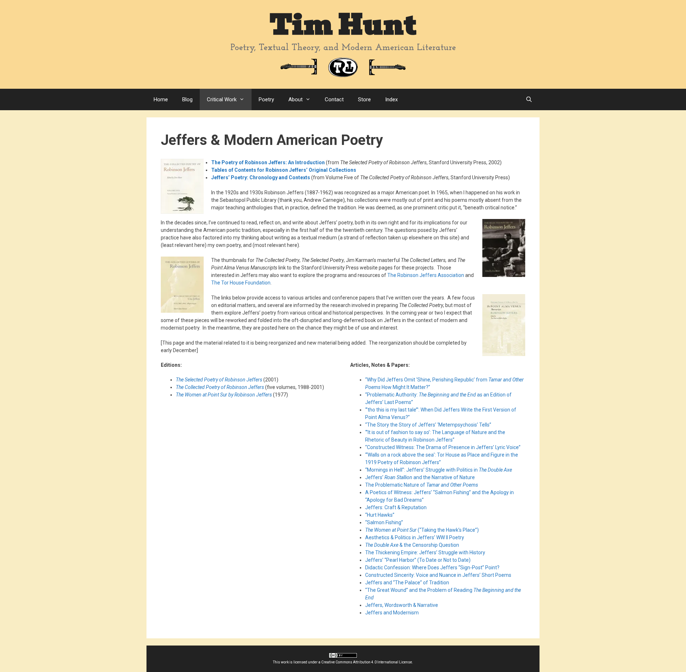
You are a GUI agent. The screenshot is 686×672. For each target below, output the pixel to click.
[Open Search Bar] (529, 99)
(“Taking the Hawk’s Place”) (422, 530)
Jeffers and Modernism (392, 612)
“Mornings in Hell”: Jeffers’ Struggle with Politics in (438, 470)
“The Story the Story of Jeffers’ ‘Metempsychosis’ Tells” (428, 425)
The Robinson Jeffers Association (425, 275)
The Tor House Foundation (240, 283)
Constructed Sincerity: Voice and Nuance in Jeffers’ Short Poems (438, 575)
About (295, 99)
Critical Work (222, 99)
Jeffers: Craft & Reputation (396, 507)
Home (161, 99)
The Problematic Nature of (421, 485)
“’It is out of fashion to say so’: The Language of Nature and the (435, 432)
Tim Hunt (343, 25)
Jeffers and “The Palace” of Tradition (407, 582)
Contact (334, 99)
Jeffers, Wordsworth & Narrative (401, 605)
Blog (187, 99)
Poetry (266, 99)
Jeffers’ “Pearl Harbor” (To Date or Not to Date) (418, 560)
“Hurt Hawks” (379, 515)
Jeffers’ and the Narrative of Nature (420, 477)
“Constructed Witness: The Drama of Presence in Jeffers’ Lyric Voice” (443, 447)
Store (364, 99)
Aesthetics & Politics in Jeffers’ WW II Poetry (414, 537)
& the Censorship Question (412, 545)
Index (391, 99)
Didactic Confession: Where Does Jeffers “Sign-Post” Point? (432, 567)
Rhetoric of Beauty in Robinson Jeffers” (409, 440)
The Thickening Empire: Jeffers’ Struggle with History (425, 552)
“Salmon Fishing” (384, 522)
